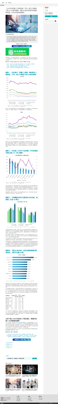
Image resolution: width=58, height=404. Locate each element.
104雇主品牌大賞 (18, 322)
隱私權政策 (2, 403)
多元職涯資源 (18, 400)
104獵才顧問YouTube (9, 347)
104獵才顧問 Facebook (9, 344)
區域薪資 (11, 234)
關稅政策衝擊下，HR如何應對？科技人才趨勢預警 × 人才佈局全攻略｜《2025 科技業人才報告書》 (22, 335)
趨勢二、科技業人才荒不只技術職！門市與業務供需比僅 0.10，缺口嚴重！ (18, 65)
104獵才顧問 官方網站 (9, 342)
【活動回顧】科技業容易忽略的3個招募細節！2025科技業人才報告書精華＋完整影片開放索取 (21, 336)
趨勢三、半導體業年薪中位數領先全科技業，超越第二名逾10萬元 (17, 66)
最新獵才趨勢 (29, 399)
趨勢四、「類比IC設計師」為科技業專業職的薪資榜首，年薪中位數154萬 (18, 67)
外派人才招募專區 (30, 400)
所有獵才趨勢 (2, 5)
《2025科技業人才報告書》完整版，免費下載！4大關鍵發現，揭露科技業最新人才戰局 (20, 334)
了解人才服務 (18, 399)
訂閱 (51, 16)
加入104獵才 (40, 399)
